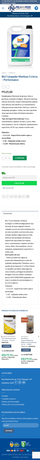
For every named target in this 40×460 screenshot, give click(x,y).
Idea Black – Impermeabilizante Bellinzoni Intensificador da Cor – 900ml (29, 341)
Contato (5, 396)
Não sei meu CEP (8, 188)
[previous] (1, 341)
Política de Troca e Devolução (13, 404)
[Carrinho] (36, 8)
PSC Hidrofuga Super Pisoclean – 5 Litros (9, 339)
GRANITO (11, 73)
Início (4, 73)
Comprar (19, 158)
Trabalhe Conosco (9, 399)
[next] (38, 341)
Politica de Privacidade (10, 402)
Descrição (7, 213)
